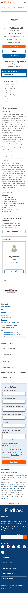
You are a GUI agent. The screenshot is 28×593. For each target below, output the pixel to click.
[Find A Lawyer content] (25, 563)
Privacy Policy (6, 457)
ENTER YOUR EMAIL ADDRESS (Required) (12, 534)
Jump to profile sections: (9, 71)
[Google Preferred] (2, 552)
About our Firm (8, 207)
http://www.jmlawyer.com (10, 332)
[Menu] (2, 2)
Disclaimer (16, 587)
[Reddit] (24, 546)
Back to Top (15, 503)
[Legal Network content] (25, 578)
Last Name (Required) (9, 398)
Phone (14, 446)
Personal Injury (8, 197)
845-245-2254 (13, 325)
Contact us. (19, 523)
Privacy (9, 587)
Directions (4, 320)
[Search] (25, 2)
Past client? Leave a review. (14, 33)
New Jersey (3, 7)
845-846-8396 (15, 322)
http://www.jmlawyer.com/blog (12, 334)
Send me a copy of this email (13, 449)
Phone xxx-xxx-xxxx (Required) (11, 414)
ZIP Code (5, 422)
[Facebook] (2, 546)
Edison (9, 7)
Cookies (5, 588)
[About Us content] (25, 558)
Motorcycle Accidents (10, 199)
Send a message (10, 328)
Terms (3, 587)
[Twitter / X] (13, 546)
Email (6, 446)
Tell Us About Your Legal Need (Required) (11, 431)
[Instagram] (18, 546)
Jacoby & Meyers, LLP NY (18, 7)
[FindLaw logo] (9, 2)
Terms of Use (15, 455)
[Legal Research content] (25, 573)
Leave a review (14, 262)
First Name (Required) (9, 390)
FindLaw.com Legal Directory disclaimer (12, 488)
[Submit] (25, 537)
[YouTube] (8, 546)
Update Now (13, 472)
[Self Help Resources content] (25, 568)
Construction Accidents (11, 201)
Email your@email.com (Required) (12, 406)
